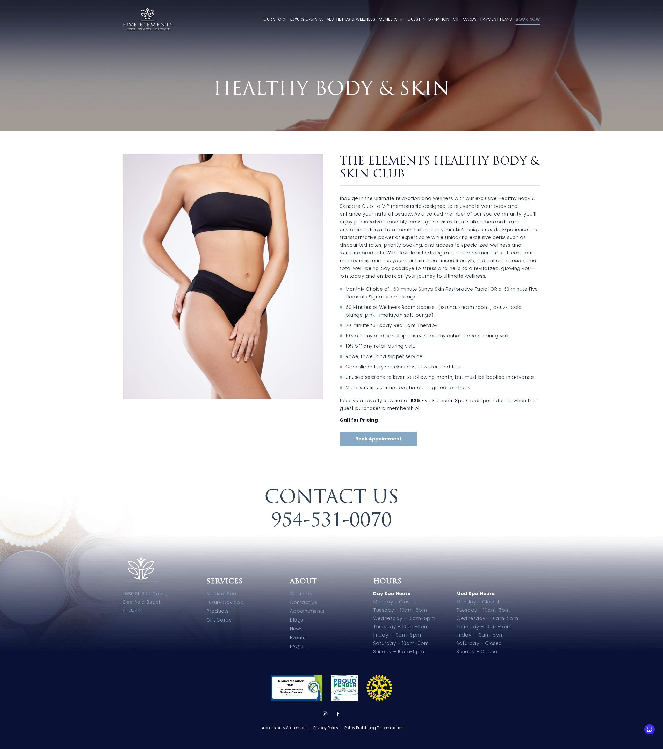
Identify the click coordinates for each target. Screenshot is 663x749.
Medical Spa (221, 593)
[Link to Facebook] (338, 714)
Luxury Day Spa (225, 602)
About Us (301, 593)
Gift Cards (219, 620)
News (296, 628)
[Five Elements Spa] (148, 19)
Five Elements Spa (443, 400)
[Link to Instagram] (325, 714)
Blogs (296, 620)
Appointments (307, 611)
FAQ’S (296, 646)
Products (217, 611)
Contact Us (303, 602)
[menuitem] (275, 19)
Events (297, 637)
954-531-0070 (331, 520)
